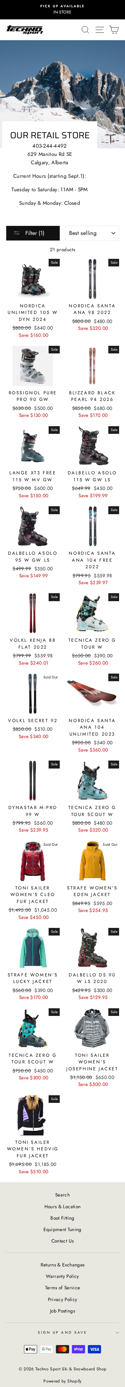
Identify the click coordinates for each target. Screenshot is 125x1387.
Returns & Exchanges (62, 1264)
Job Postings (62, 1310)
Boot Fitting (62, 1217)
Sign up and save (62, 1332)
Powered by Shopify (62, 1381)
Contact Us (62, 1240)
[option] (62, 9)
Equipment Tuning (62, 1229)
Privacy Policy (62, 1299)
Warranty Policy (62, 1276)
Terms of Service (62, 1287)
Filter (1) (34, 233)
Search (62, 1194)
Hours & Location (62, 1206)
